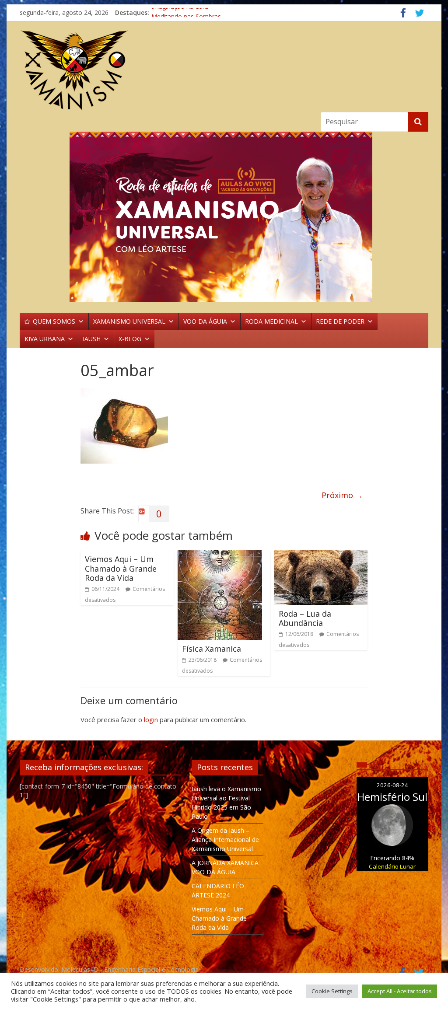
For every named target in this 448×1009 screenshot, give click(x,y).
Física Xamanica (211, 648)
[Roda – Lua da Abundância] (321, 555)
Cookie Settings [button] (332, 991)
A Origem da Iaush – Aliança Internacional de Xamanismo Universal (225, 839)
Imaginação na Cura (179, 12)
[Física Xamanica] (220, 555)
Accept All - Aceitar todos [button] (400, 991)
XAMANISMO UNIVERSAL (129, 321)
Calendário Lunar (392, 866)
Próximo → (342, 495)
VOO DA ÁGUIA (205, 321)
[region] (224, 217)
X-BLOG (130, 339)
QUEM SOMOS (54, 321)
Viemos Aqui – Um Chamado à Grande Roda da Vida (121, 568)
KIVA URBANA (44, 339)
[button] (224, 217)
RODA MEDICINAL (271, 321)
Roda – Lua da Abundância (305, 618)
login (151, 719)
